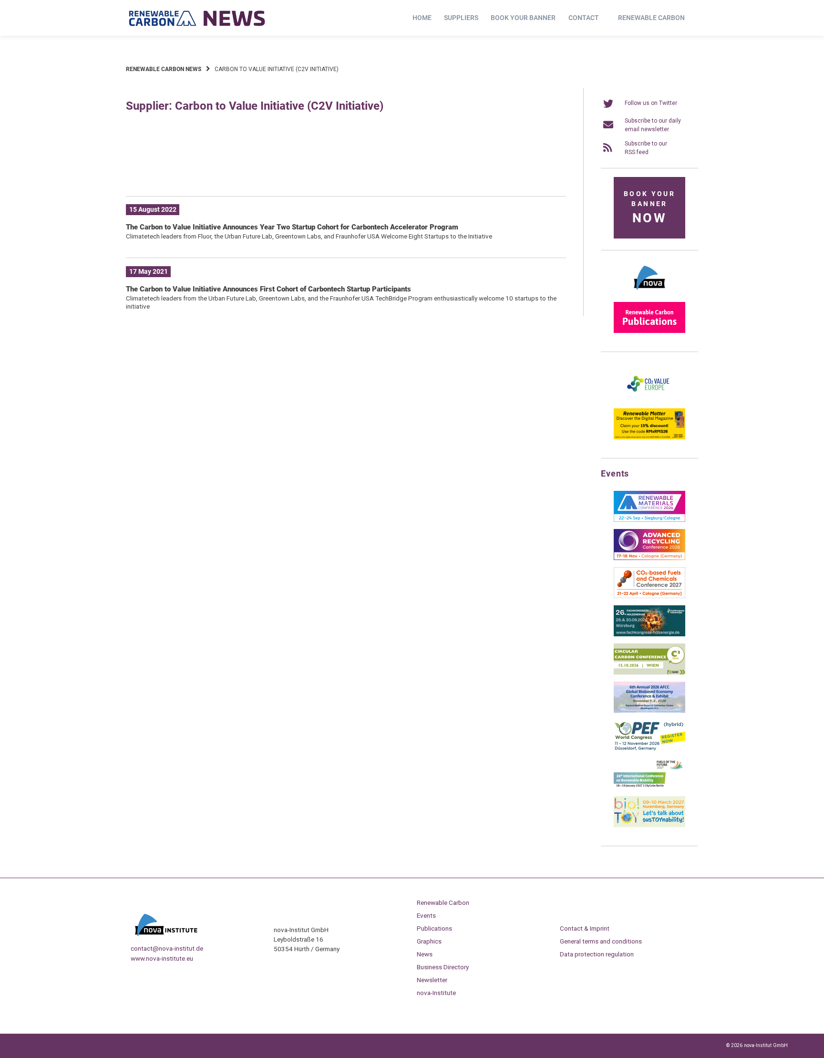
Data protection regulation (597, 954)
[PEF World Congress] (649, 749)
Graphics (429, 941)
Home (422, 17)
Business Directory (443, 967)
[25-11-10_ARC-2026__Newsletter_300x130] (649, 558)
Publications (434, 928)
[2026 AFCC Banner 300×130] (649, 710)
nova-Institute (436, 992)
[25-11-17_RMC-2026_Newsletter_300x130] (649, 520)
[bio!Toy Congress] (649, 825)
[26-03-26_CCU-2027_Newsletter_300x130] (649, 596)
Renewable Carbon (651, 17)
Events (426, 915)
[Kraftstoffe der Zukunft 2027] (649, 787)
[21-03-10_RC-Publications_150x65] (649, 331)
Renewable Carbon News (163, 69)
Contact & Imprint (584, 928)
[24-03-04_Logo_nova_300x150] (649, 293)
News (425, 954)
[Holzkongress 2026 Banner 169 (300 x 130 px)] (649, 634)
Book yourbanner (649, 208)
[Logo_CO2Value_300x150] (649, 399)
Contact (583, 17)
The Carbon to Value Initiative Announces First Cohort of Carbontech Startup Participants (268, 289)
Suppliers (461, 17)
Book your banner (523, 17)
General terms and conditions (601, 941)
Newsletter (432, 980)
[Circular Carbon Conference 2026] (649, 672)
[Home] (197, 18)
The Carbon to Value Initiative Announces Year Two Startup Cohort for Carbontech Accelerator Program (292, 227)
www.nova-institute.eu (162, 958)
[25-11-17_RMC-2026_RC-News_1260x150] (346, 174)
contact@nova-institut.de (167, 948)
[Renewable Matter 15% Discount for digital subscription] (649, 437)
